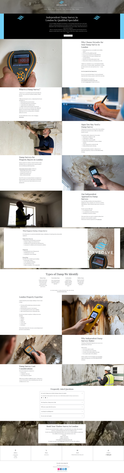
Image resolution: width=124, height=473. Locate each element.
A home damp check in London (25, 168)
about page (99, 219)
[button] (41, 397)
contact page (88, 82)
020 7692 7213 (91, 79)
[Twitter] (107, 454)
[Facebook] (106, 454)
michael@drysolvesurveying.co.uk (90, 80)
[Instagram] (110, 454)
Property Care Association (97, 356)
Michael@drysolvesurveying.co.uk (77, 454)
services (20, 182)
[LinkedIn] (109, 454)
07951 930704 (85, 79)
